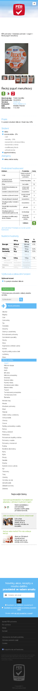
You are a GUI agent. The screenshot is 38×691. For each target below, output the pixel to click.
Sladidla (4, 460)
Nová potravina (14, 306)
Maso (4, 357)
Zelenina (5, 488)
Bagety (4, 314)
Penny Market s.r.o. (19, 104)
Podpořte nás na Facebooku (13, 649)
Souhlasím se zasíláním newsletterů (20, 605)
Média (4, 628)
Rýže (4, 454)
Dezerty (5, 329)
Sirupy (4, 457)
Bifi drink (7, 373)
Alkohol (4, 312)
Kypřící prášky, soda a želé (11, 351)
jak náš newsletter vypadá (23, 613)
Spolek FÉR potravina (9, 621)
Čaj (3, 323)
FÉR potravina (6, 34)
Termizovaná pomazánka (12, 392)
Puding (4, 446)
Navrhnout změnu (8, 289)
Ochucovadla (6, 418)
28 (3, 94)
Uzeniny (5, 477)
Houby (4, 340)
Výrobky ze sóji (7, 480)
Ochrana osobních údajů (10, 640)
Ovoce (4, 423)
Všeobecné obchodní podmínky (13, 637)
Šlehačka (7, 397)
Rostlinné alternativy (9, 449)
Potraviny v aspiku (8, 440)
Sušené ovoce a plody (9, 466)
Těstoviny (5, 471)
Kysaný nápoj (8, 382)
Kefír (5, 370)
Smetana (7, 378)
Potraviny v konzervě (9, 443)
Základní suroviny (8, 486)
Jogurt (29, 34)
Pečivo (4, 429)
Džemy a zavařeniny (9, 331)
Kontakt (4, 631)
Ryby (4, 452)
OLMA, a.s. (16, 102)
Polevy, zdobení (7, 432)
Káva (4, 343)
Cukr (3, 317)
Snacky (4, 463)
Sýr (3, 469)
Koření (4, 348)
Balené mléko (8, 387)
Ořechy (4, 420)
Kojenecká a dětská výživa (11, 346)
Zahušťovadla (6, 483)
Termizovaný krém (10, 395)
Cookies (4, 643)
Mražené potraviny (8, 406)
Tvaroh (6, 390)
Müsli (3, 409)
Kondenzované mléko (11, 385)
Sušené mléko (8, 380)
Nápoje (4, 412)
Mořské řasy (6, 400)
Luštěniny (5, 354)
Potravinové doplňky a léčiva (11, 437)
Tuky (4, 474)
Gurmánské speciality (9, 337)
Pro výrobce (6, 625)
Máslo (6, 368)
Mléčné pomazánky (10, 375)
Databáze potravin (19, 34)
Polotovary (6, 435)
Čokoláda (5, 326)
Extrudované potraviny (10, 334)
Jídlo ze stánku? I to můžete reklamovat (18, 516)
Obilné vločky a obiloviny (10, 415)
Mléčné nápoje (9, 365)
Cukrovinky (6, 320)
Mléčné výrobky (7, 360)
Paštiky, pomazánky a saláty (11, 426)
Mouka (4, 403)
